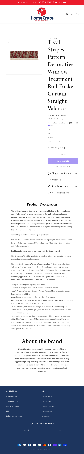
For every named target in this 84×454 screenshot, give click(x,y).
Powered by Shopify (47, 449)
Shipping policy (47, 411)
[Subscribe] (59, 430)
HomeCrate (39, 449)
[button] (6, 14)
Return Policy (47, 396)
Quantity (50, 137)
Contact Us (46, 416)
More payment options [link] (63, 166)
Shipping (50, 119)
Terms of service (48, 406)
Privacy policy (47, 401)
